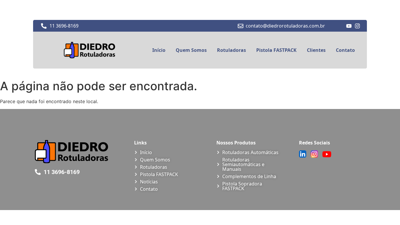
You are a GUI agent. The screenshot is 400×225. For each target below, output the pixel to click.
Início (158, 50)
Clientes (316, 50)
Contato (345, 50)
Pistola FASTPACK (276, 50)
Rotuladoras (231, 50)
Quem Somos (191, 50)
